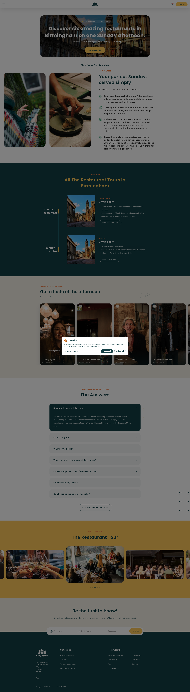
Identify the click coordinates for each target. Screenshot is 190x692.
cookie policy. (97, 346)
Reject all (120, 351)
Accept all (107, 351)
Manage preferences (71, 351)
